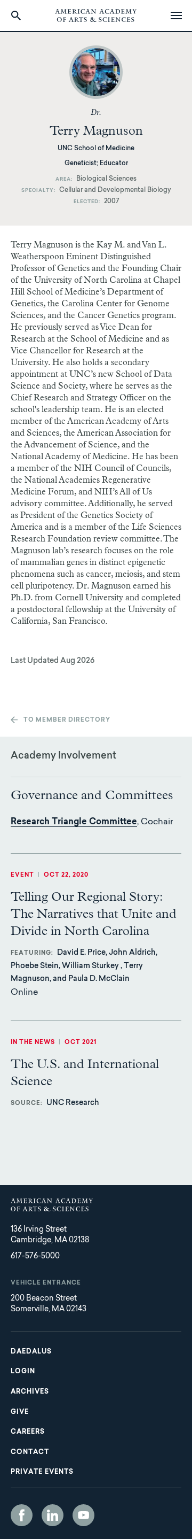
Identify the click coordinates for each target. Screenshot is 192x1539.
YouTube (83, 1515)
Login (23, 1371)
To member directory (66, 720)
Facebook (22, 1515)
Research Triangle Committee (74, 822)
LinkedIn (52, 1515)
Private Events (42, 1472)
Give (20, 1412)
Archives (30, 1392)
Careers (28, 1432)
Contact (30, 1452)
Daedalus (31, 1352)
